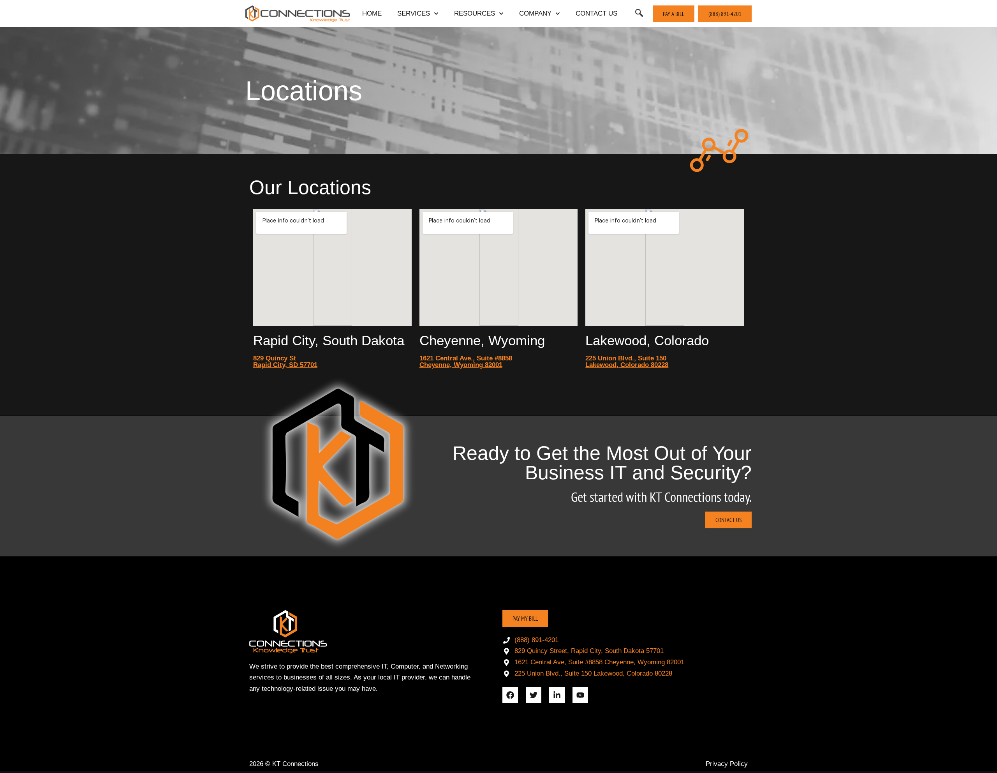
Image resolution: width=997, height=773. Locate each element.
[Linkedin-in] (557, 695)
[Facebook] (510, 695)
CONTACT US (596, 13)
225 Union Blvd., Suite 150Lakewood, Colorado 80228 (626, 362)
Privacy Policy (727, 764)
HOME (372, 13)
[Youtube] (580, 695)
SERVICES (413, 13)
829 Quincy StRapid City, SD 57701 (285, 362)
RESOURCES (474, 13)
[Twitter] (533, 695)
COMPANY (535, 13)
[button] (639, 13)
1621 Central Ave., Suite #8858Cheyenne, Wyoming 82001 (465, 362)
